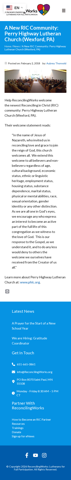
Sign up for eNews (23, 436)
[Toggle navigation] (63, 10)
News (16, 46)
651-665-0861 (26, 364)
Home (8, 46)
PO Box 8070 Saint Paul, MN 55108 (35, 381)
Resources (18, 423)
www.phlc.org (30, 282)
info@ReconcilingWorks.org (34, 372)
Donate (16, 432)
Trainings (17, 427)
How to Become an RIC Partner (31, 419)
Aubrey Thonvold (56, 63)
